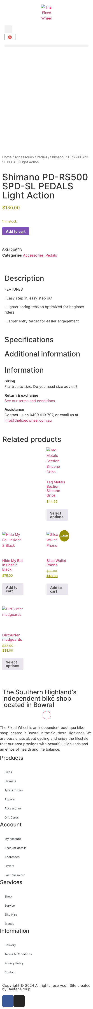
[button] (8, 29)
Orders (9, 866)
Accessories (24, 157)
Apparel (10, 799)
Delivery (10, 945)
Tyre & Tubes (14, 790)
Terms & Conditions (18, 954)
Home (7, 157)
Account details (15, 848)
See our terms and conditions (30, 400)
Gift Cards (12, 817)
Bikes (8, 772)
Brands (9, 923)
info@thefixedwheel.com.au (28, 420)
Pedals (42, 157)
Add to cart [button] (12, 589)
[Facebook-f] (8, 1001)
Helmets (10, 781)
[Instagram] (19, 1001)
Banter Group (19, 989)
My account (13, 839)
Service (10, 905)
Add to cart (16, 231)
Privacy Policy (14, 963)
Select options (56, 515)
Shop (8, 896)
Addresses (12, 857)
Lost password (15, 875)
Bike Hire (11, 914)
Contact (10, 972)
